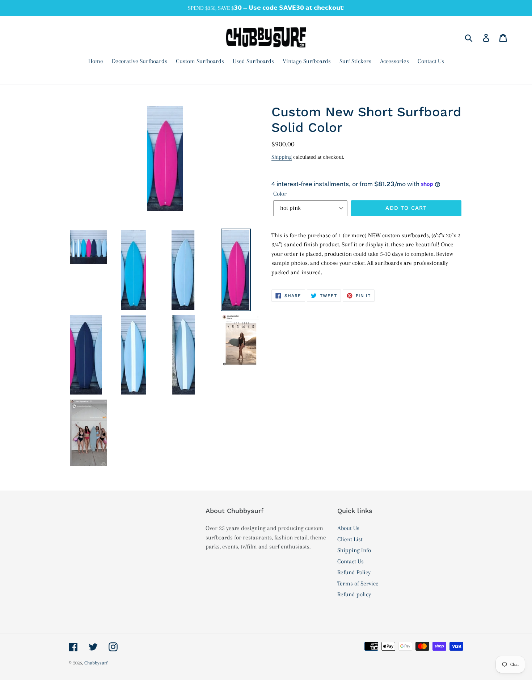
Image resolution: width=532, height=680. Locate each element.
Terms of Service (358, 583)
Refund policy (354, 594)
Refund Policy (354, 572)
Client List (350, 539)
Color (280, 193)
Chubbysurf (95, 663)
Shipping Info (354, 550)
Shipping (281, 157)
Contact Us (350, 561)
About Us (348, 528)
